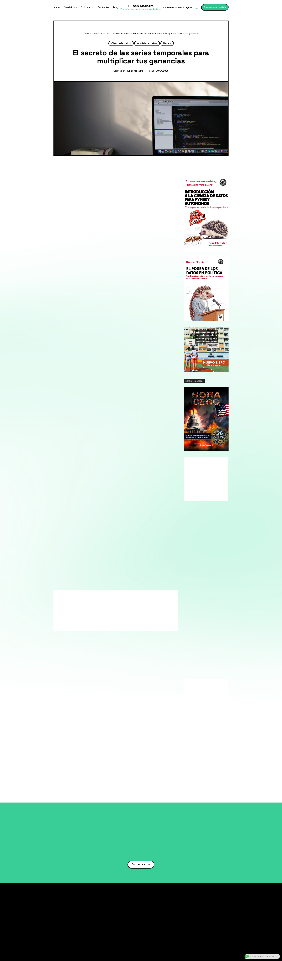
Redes (167, 43)
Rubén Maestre (134, 71)
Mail (205, 946)
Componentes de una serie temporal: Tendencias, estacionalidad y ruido (115, 272)
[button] (196, 7)
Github (206, 935)
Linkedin (207, 913)
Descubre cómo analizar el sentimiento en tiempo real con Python (203, 650)
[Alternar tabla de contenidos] (154, 263)
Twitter (207, 908)
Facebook (208, 919)
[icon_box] (202, 624)
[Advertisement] (115, 179)
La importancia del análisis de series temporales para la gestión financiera (116, 289)
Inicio (86, 33)
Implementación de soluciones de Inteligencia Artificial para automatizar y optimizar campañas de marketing (205, 736)
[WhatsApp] (151, 159)
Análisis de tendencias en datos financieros (99, 276)
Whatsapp (208, 940)
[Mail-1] (200, 946)
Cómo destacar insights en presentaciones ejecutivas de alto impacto (205, 671)
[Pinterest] (144, 159)
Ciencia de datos (100, 33)
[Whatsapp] (200, 940)
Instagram (208, 924)
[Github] (200, 935)
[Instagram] (200, 924)
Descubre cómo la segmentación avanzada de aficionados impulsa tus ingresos (204, 632)
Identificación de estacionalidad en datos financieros (104, 280)
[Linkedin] (200, 913)
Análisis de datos (121, 33)
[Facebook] (131, 159)
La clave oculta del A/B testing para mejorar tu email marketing (206, 641)
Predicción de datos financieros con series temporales (105, 284)
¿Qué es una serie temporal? (90, 268)
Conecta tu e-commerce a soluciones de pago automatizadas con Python (205, 661)
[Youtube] (200, 930)
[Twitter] (138, 159)
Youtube (207, 929)
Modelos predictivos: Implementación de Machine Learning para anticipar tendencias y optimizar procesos (205, 789)
